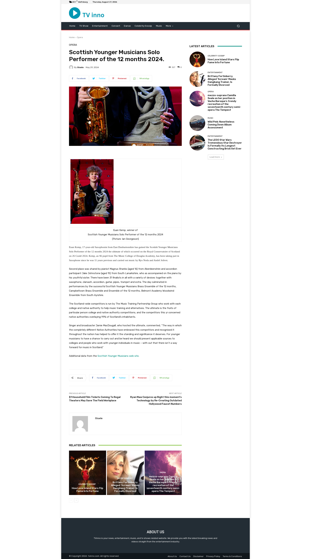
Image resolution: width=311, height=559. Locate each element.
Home (72, 37)
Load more (215, 157)
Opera (80, 37)
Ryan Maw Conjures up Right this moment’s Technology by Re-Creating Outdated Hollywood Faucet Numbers (156, 400)
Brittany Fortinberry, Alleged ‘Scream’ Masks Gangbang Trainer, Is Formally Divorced (125, 487)
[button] (238, 26)
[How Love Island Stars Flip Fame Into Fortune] (87, 473)
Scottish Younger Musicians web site (118, 355)
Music (210, 118)
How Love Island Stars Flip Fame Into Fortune (87, 490)
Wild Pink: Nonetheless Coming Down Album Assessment (221, 124)
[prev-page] (71, 500)
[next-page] (76, 500)
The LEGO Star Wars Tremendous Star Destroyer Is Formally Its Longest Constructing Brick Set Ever (225, 144)
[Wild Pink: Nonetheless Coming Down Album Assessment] (197, 123)
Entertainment (125, 478)
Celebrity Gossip (87, 484)
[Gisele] (71, 67)
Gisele (80, 67)
